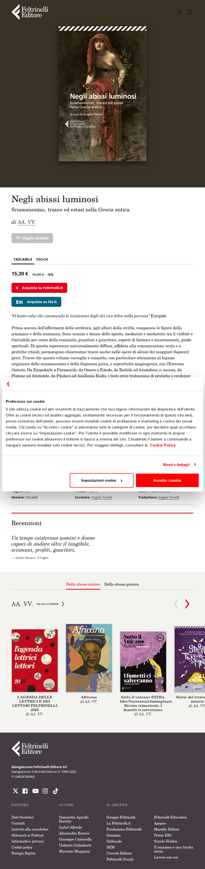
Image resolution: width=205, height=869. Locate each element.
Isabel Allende (70, 827)
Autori (66, 805)
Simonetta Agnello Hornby (74, 819)
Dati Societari (23, 817)
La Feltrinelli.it (118, 823)
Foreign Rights (23, 853)
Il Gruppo (117, 805)
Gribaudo (114, 841)
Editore (20, 805)
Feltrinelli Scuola (120, 859)
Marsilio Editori (166, 829)
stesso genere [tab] (121, 584)
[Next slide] (188, 604)
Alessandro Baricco (74, 833)
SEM (110, 847)
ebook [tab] (42, 259)
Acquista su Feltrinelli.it (42, 287)
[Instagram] (55, 791)
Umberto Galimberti (75, 845)
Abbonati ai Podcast (28, 835)
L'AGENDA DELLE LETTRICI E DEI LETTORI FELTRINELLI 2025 (34, 703)
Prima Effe (163, 835)
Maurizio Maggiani (74, 851)
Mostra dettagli (176, 464)
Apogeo (160, 823)
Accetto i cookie (167, 480)
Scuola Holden (166, 841)
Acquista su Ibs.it (42, 301)
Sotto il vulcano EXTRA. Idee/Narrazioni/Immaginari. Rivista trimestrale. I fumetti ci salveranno (146, 703)
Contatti (18, 823)
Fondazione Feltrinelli (124, 829)
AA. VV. (27, 222)
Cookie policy (22, 847)
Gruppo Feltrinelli (120, 817)
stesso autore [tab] (83, 584)
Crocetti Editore (119, 853)
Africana (89, 697)
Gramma (113, 835)
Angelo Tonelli (101, 497)
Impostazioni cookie (98, 480)
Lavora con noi (166, 857)
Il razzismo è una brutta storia (173, 849)
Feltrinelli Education (170, 817)
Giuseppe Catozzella (75, 839)
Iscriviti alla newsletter (30, 829)
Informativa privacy (28, 841)
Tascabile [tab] (23, 259)
